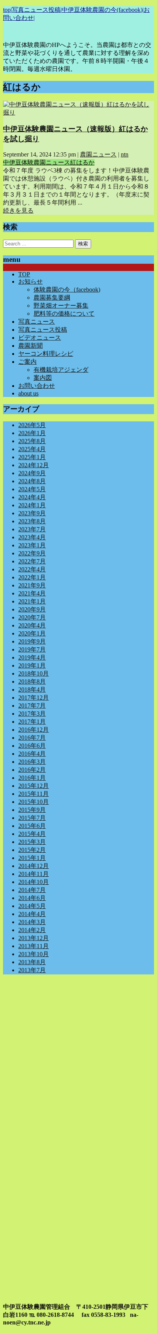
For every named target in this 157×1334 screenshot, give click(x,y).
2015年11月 (33, 793)
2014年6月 (32, 898)
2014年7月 (32, 890)
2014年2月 (32, 930)
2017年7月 (32, 705)
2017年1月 (32, 721)
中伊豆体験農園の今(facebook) (102, 9)
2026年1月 (32, 433)
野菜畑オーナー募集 (61, 305)
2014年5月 (32, 906)
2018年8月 (32, 681)
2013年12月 (33, 938)
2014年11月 (33, 874)
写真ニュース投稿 (36, 9)
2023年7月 (32, 529)
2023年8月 (32, 521)
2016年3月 (32, 761)
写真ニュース (36, 321)
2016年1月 (32, 777)
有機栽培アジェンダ (61, 369)
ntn (124, 154)
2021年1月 (32, 601)
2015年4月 (32, 834)
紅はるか (82, 162)
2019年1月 (32, 665)
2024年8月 (32, 481)
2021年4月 (32, 593)
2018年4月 (32, 689)
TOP (24, 274)
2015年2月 (32, 850)
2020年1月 (32, 633)
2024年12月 (33, 465)
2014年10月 (33, 882)
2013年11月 (33, 946)
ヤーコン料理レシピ (45, 353)
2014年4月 (32, 914)
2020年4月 (32, 625)
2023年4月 (32, 537)
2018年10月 (33, 673)
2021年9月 (32, 585)
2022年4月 (32, 569)
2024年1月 (32, 505)
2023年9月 (32, 513)
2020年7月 (32, 617)
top (7, 9)
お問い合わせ (36, 385)
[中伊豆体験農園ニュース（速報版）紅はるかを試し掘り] (78, 112)
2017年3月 (32, 713)
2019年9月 (32, 641)
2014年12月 (33, 866)
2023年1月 (32, 545)
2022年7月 (32, 561)
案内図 (43, 377)
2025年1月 (32, 457)
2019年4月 (32, 657)
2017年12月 (33, 697)
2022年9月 (32, 553)
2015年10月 (33, 801)
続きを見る (18, 210)
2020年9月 (32, 609)
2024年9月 (32, 473)
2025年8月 (32, 441)
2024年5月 (32, 489)
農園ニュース (98, 154)
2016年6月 (32, 745)
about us (28, 393)
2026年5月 (32, 425)
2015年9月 (32, 810)
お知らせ (30, 281)
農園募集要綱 (52, 297)
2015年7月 (32, 818)
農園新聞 (30, 345)
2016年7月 (32, 737)
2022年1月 (32, 577)
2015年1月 (32, 858)
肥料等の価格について (64, 313)
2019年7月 (32, 649)
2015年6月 (32, 826)
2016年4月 (32, 753)
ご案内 (27, 361)
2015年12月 (33, 785)
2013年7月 (32, 970)
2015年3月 (32, 842)
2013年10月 (33, 954)
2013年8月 (32, 962)
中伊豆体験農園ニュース (36, 162)
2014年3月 (32, 922)
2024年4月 (32, 497)
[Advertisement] (78, 1059)
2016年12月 (33, 729)
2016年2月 (32, 769)
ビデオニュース (39, 337)
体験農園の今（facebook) (67, 289)
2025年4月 (32, 449)
